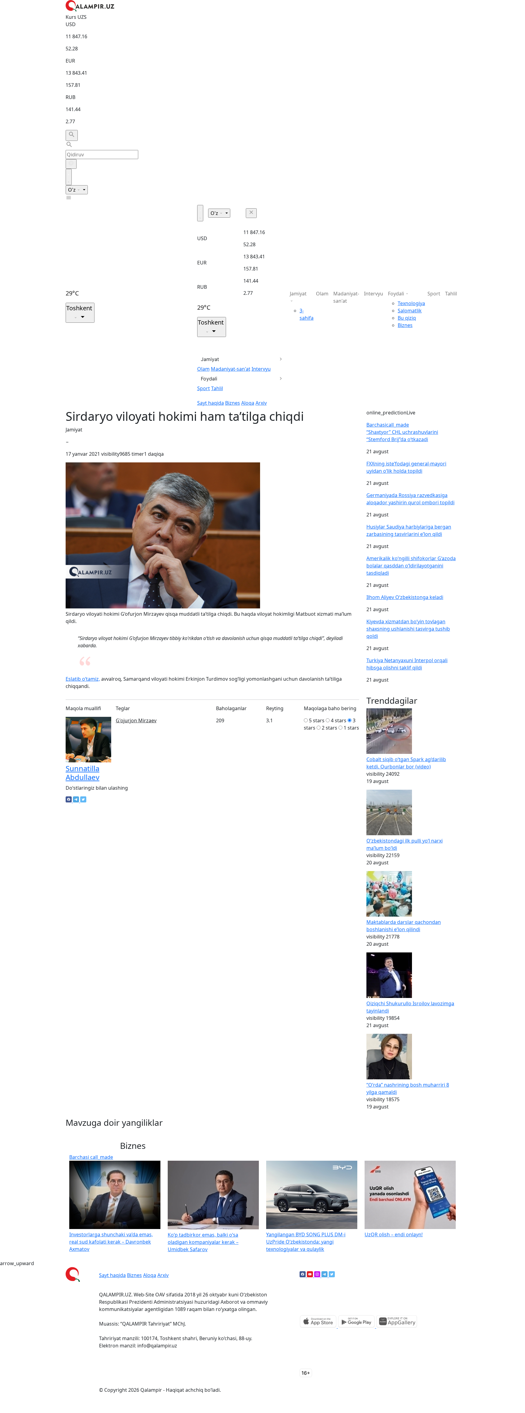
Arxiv (261, 403)
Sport (203, 388)
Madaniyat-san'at (230, 369)
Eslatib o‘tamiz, (83, 679)
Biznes (232, 403)
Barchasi (387, 424)
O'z (72, 189)
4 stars (338, 720)
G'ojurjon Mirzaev (136, 720)
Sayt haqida (210, 403)
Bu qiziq (407, 318)
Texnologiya (411, 303)
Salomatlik (410, 310)
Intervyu (261, 369)
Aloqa (247, 403)
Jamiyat (210, 359)
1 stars (351, 727)
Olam (203, 369)
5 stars (316, 720)
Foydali (209, 379)
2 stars (329, 727)
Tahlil (217, 388)
